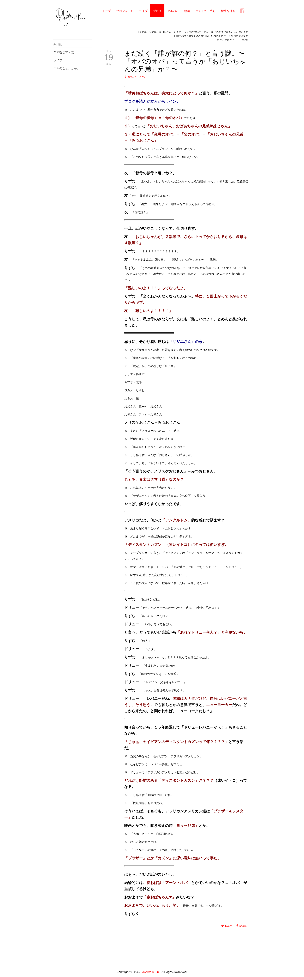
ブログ (157, 11)
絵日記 (58, 44)
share (243, 926)
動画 (187, 11)
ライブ (143, 11)
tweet (228, 926)
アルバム (173, 11)
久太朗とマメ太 (64, 52)
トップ (106, 11)
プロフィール (125, 11)
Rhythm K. (149, 972)
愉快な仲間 (228, 11)
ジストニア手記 (205, 11)
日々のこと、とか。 (67, 68)
